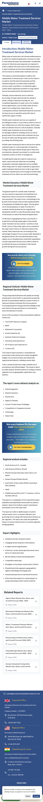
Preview (6, 42)
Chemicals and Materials (28, 37)
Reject (28, 796)
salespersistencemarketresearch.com (23, 693)
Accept (36, 796)
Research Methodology (26, 42)
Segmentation (16, 42)
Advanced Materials (13, 11)
